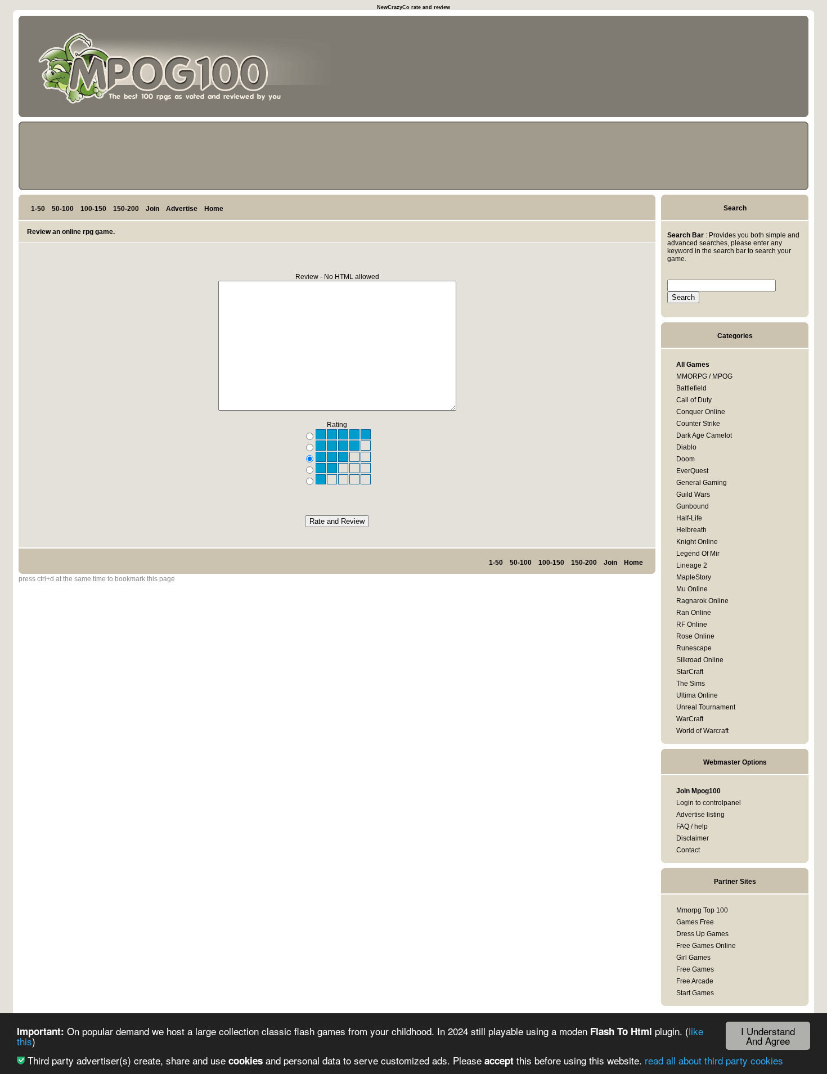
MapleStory (693, 577)
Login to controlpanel (708, 803)
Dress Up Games (702, 934)
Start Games (695, 993)
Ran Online (693, 613)
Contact (688, 850)
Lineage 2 (691, 565)
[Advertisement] (752, 68)
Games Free (695, 922)
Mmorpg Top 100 (702, 910)
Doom (685, 459)
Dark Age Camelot (704, 435)
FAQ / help (692, 826)
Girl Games (693, 957)
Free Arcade (694, 981)
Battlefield (691, 388)
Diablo (686, 447)
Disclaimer (692, 838)
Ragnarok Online (702, 601)
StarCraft (689, 672)
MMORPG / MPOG (704, 376)
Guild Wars (693, 494)
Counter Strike (698, 424)
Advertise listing (700, 815)
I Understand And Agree (768, 1036)
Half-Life (689, 518)
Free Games (695, 969)
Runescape (694, 648)
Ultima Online (697, 695)
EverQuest (692, 471)
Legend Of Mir (698, 554)
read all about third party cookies (714, 1060)
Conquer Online (700, 412)
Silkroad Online (699, 660)
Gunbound (692, 506)
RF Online (691, 624)
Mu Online (692, 589)
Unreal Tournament (705, 707)
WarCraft (689, 719)
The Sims (690, 683)
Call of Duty (694, 400)
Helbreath (691, 530)
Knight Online (697, 542)
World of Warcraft (702, 731)
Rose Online (695, 636)
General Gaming (701, 483)
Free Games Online (706, 946)
